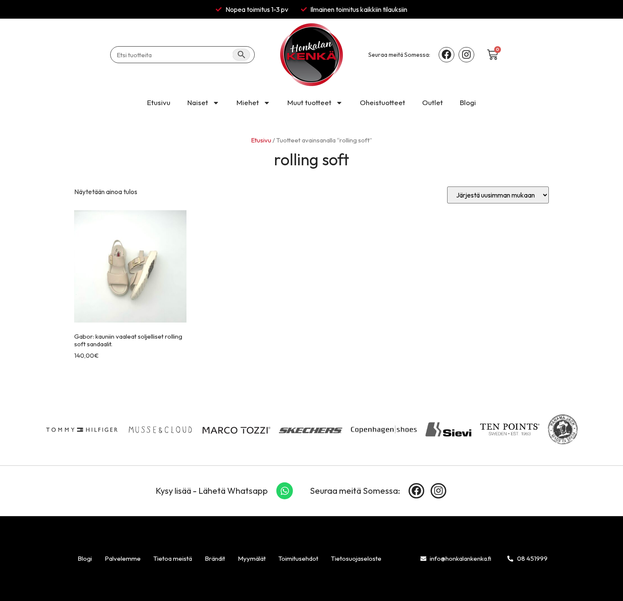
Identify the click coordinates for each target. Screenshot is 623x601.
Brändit (215, 558)
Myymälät (252, 558)
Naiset (197, 102)
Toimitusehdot (298, 558)
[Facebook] (446, 55)
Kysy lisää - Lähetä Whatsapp (212, 490)
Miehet (247, 102)
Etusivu (158, 102)
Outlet (432, 102)
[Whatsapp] (284, 490)
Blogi (468, 102)
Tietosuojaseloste (356, 558)
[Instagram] (466, 55)
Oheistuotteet (382, 102)
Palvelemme (123, 558)
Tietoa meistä (172, 558)
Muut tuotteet (309, 102)
